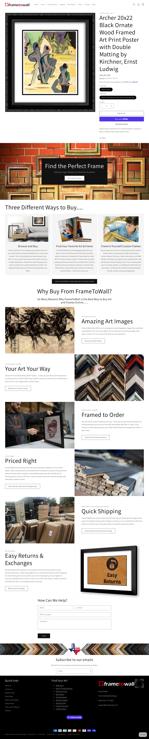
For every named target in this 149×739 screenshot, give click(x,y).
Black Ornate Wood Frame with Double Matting (118, 97)
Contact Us (8, 689)
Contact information (73, 734)
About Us (8, 686)
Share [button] (104, 138)
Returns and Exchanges (16, 588)
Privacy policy (41, 734)
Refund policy (32, 734)
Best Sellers (60, 694)
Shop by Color (61, 703)
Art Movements (61, 697)
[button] (134, 4)
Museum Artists (61, 691)
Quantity (102, 102)
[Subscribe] (90, 671)
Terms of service (51, 734)
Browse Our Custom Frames (18, 388)
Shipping (102, 78)
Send (44, 636)
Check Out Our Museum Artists (95, 437)
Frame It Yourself (62, 706)
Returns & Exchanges (12, 700)
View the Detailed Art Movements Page (98, 531)
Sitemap (7, 710)
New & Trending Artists (64, 688)
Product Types (61, 709)
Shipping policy (62, 734)
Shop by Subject (62, 700)
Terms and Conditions (12, 707)
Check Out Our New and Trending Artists (22, 486)
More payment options (121, 124)
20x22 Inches (106, 89)
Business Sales (10, 693)
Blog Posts (60, 685)
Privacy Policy (9, 703)
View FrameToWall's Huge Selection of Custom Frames (74, 281)
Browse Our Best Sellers (93, 341)
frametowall (12, 734)
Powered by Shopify (21, 734)
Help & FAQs (9, 696)
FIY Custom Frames (74, 178)
